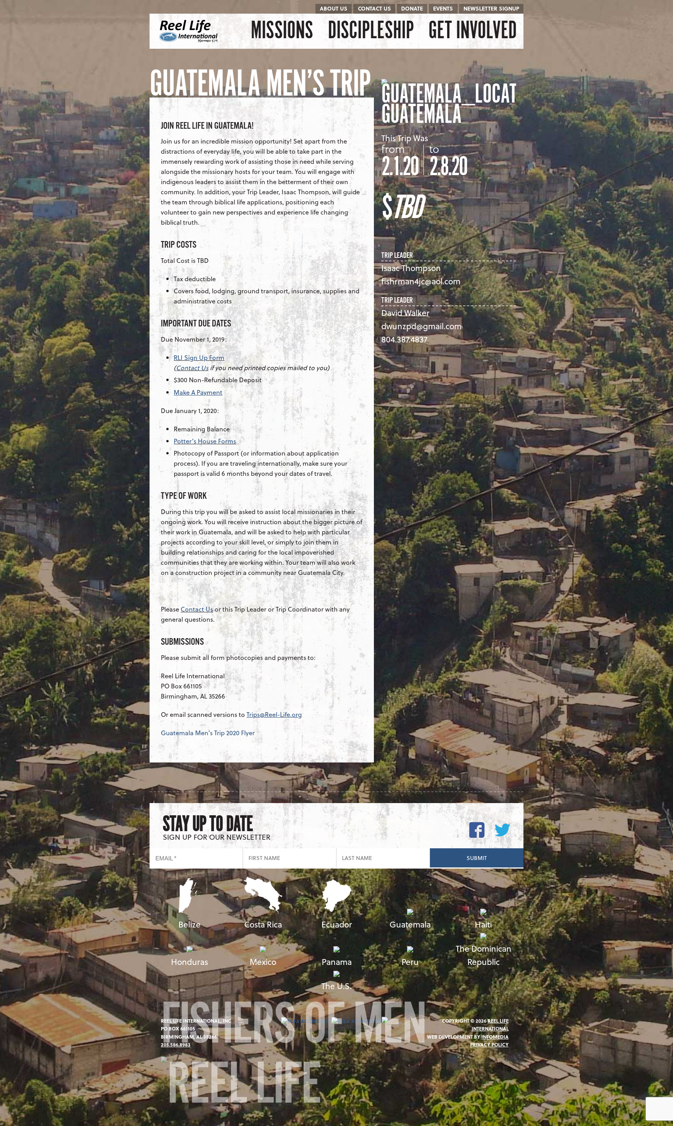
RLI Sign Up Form (199, 357)
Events (443, 8)
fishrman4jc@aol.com (420, 281)
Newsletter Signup (491, 8)
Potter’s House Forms (205, 440)
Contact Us (374, 8)
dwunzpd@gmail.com (421, 326)
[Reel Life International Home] (189, 31)
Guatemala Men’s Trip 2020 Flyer (208, 732)
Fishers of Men (293, 1029)
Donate (412, 8)
